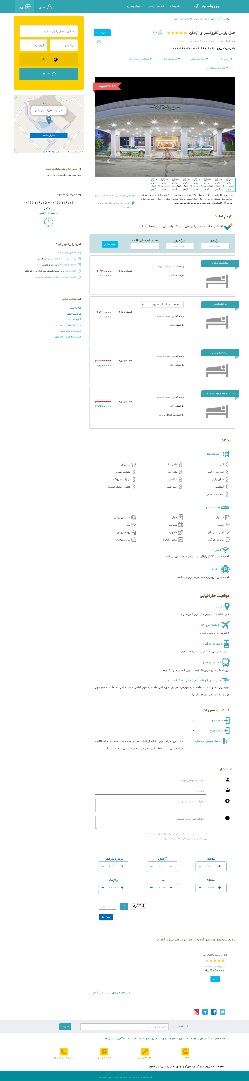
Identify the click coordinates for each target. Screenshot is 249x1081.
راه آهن (121, 1038)
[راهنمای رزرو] (145, 1052)
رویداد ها (132, 1038)
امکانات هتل (198, 59)
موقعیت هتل (170, 59)
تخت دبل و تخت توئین (70, 331)
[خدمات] (185, 1052)
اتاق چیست (75, 307)
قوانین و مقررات (139, 59)
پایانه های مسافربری (161, 1038)
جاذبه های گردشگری (214, 1038)
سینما (176, 1038)
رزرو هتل (175, 6)
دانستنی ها (111, 1038)
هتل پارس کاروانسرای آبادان (189, 18)
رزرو (215, 979)
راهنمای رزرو (144, 1057)
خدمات (185, 1057)
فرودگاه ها (144, 1038)
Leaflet (49, 151)
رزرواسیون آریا (206, 6)
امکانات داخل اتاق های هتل (68, 336)
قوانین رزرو (104, 1057)
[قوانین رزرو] (104, 1052)
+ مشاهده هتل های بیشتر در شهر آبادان (111, 992)
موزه (200, 1038)
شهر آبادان (210, 18)
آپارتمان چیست (73, 319)
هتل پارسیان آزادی (203, 1066)
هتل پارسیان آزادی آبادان (215, 955)
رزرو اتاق (224, 59)
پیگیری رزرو (133, 6)
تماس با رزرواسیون (64, 1057)
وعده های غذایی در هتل (70, 325)
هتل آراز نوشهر (183, 1066)
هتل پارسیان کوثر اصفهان (161, 1066)
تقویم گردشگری (188, 1038)
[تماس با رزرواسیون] (64, 1052)
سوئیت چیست (74, 313)
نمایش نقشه (182, 41)
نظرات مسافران (216, 68)
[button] (105, 151)
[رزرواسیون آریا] (72, 6)
